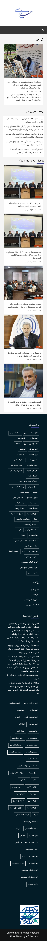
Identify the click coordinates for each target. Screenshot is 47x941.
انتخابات (22, 449)
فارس (19, 529)
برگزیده (39, 347)
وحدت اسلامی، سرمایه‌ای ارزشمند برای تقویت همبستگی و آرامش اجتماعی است (24, 136)
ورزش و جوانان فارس (29, 551)
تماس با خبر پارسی (31, 599)
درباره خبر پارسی (32, 605)
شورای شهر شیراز (17, 513)
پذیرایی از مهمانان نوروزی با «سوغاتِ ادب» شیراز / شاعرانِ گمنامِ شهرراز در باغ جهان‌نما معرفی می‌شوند (24, 85)
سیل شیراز (33, 503)
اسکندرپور (21, 438)
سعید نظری (24, 492)
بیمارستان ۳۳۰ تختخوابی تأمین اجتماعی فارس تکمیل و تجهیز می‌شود (24, 120)
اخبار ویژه (38, 246)
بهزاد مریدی (33, 454)
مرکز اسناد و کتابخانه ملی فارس (26, 540)
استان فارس (33, 438)
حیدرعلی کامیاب (31, 470)
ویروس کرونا (13, 551)
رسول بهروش (32, 486)
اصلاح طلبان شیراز (30, 443)
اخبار (39, 395)
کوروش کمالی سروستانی (28, 567)
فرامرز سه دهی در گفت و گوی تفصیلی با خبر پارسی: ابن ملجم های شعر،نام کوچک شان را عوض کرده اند (23, 688)
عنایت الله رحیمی (31, 529)
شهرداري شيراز (19, 508)
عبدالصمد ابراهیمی (23, 519)
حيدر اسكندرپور (18, 459)
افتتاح (18, 443)
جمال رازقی (21, 454)
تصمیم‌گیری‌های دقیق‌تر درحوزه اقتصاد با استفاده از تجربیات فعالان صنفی (26, 151)
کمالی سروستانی (31, 556)
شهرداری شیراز (32, 513)
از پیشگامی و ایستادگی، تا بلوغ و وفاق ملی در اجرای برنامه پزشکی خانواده (25, 143)
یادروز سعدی (32, 573)
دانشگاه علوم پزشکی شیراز (27, 481)
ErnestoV (35, 645)
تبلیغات (36, 594)
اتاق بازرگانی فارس (30, 433)
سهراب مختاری (32, 497)
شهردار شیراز (32, 508)
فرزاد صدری (33, 535)
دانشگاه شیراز (32, 476)
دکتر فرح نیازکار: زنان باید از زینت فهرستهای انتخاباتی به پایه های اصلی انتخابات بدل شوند (23, 649)
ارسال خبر (35, 589)
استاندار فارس (15, 433)
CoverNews (16, 936)
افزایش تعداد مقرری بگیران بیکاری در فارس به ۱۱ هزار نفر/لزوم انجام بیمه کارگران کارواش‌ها (23, 128)
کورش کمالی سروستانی (29, 562)
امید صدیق (33, 449)
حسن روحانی (32, 459)
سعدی (35, 492)
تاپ (40, 76)
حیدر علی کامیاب (16, 470)
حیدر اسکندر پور (16, 465)
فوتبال (23, 535)
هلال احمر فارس (31, 546)
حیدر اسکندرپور (31, 465)
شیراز (35, 519)
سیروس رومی (18, 497)
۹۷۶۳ (36, 657)
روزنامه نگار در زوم (17, 486)
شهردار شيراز (21, 503)
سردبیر (28, 91)
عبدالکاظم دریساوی (30, 524)
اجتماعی (38, 197)
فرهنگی (34, 76)
